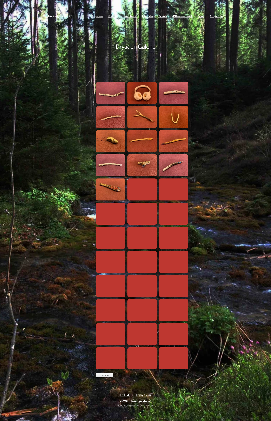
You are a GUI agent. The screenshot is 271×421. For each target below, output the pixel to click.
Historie (147, 16)
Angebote (216, 16)
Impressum (143, 395)
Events (162, 16)
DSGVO (125, 395)
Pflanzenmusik (183, 16)
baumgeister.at (60, 16)
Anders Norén (144, 405)
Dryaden (97, 16)
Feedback (130, 16)
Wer (201, 16)
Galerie (113, 16)
